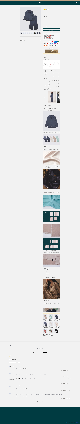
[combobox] (12, 362)
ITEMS (31, 4)
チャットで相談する (51, 30)
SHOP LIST (37, 4)
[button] (58, 97)
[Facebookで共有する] (45, 337)
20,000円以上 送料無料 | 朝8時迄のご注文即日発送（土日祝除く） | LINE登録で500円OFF (40, 0)
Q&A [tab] (12, 345)
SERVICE (45, 4)
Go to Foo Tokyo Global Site (17, 417)
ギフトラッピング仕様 (45, 16)
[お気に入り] (76, 2)
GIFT (34, 4)
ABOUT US (42, 4)
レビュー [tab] (10, 345)
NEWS (39, 4)
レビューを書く (45, 352)
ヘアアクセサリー (27, 417)
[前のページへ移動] (36, 401)
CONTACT (48, 4)
